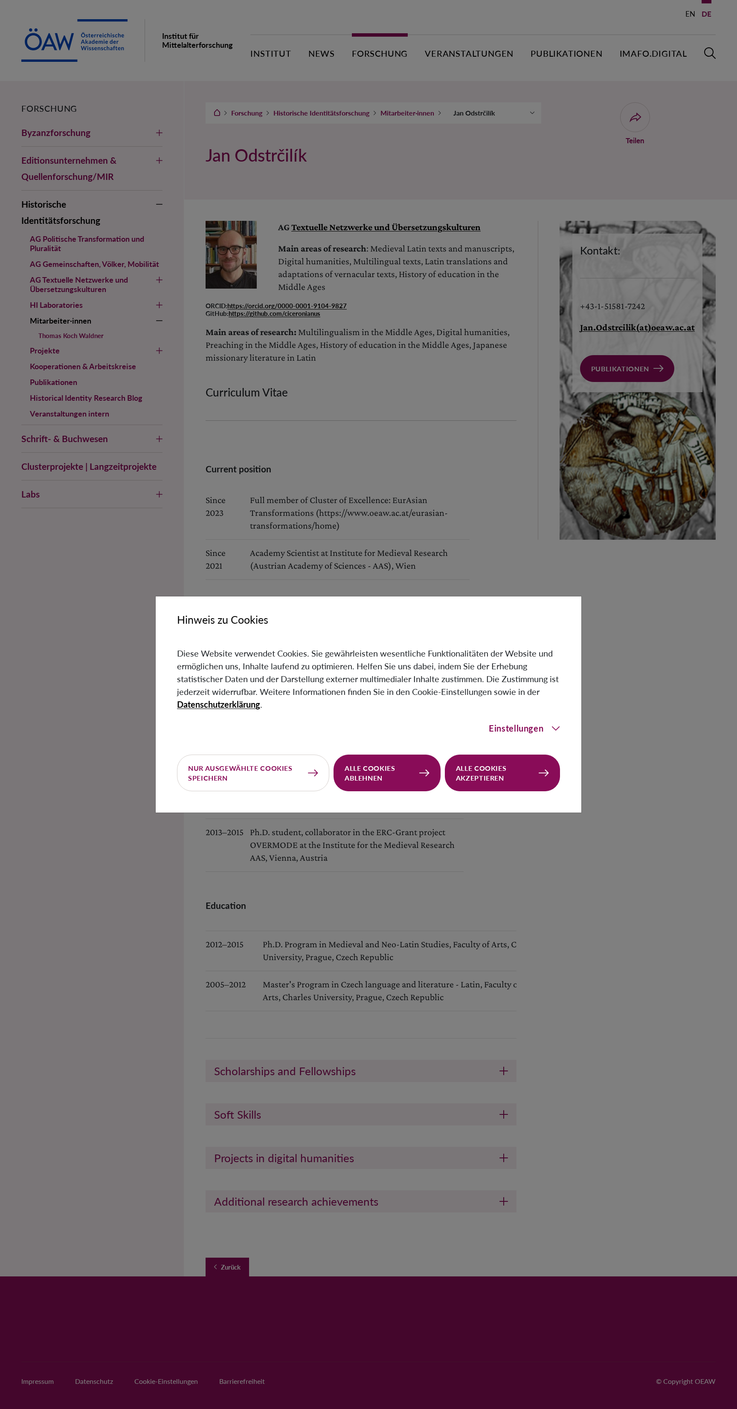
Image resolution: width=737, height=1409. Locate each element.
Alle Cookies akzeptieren (481, 773)
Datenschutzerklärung (218, 704)
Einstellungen (516, 728)
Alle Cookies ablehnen (370, 773)
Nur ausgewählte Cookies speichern (240, 773)
